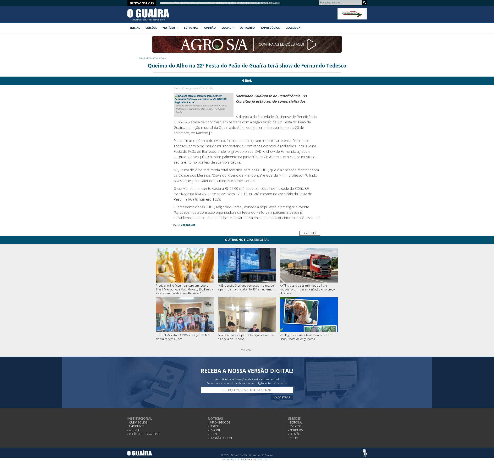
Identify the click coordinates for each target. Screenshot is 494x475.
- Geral (212, 434)
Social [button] (227, 28)
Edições (151, 28)
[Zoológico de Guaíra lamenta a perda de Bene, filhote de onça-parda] (309, 314)
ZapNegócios (270, 28)
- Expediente (135, 426)
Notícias (154, 58)
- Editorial (295, 422)
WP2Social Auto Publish (233, 459)
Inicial (135, 28)
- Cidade (213, 426)
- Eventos (294, 426)
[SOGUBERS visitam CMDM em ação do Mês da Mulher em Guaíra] (185, 314)
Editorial (191, 28)
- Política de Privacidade (144, 434)
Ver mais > (247, 350)
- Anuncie (133, 430)
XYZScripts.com (265, 459)
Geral (164, 58)
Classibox (293, 28)
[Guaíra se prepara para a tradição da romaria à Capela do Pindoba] (247, 314)
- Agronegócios (219, 422)
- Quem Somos (137, 422)
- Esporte (214, 430)
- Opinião (294, 434)
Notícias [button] (169, 28)
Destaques (187, 225)
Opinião (210, 28)
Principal (143, 58)
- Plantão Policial (220, 438)
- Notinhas (295, 430)
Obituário (247, 28)
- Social (293, 438)
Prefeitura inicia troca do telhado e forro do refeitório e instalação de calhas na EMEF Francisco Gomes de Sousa (216, 2)
